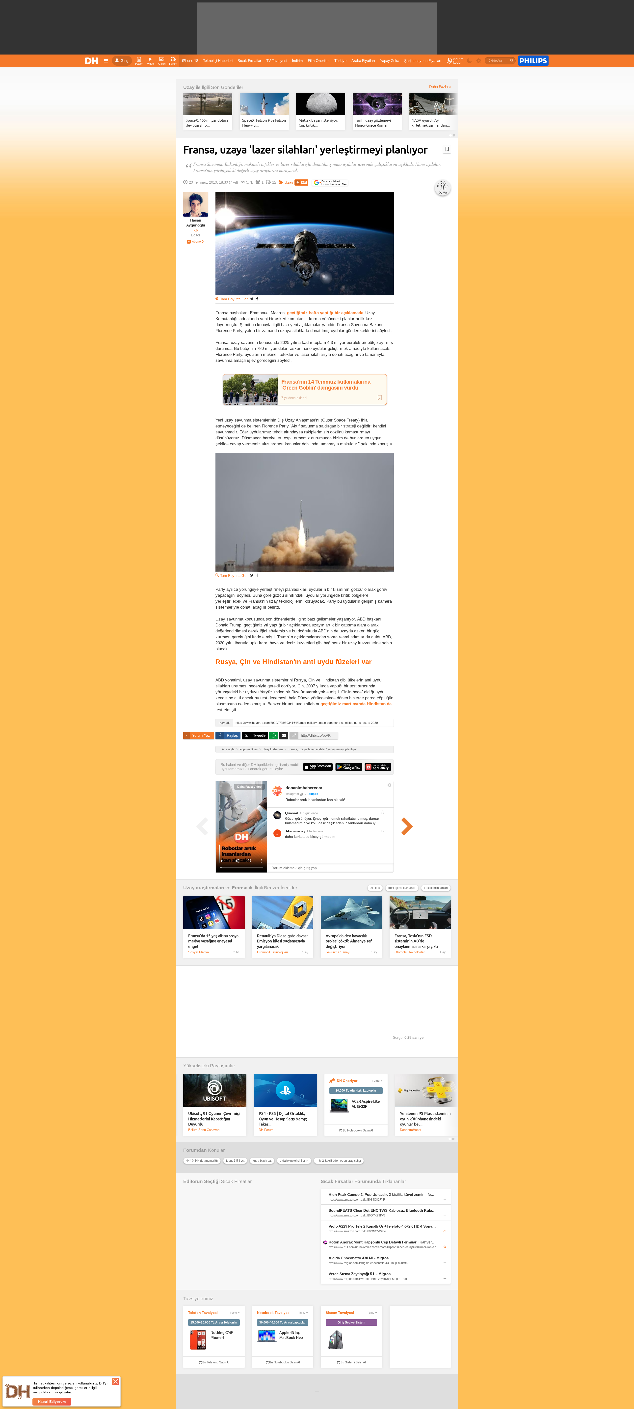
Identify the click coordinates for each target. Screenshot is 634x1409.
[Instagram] (277, 791)
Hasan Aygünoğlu (195, 222)
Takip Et (312, 794)
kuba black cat (262, 1160)
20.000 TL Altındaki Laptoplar (356, 1090)
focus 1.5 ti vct (235, 1160)
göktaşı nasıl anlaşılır (402, 888)
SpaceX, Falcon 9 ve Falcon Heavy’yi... (264, 122)
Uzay (189, 87)
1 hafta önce (315, 831)
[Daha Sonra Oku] (447, 149)
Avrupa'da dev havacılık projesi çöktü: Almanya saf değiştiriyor (349, 941)
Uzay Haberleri (273, 749)
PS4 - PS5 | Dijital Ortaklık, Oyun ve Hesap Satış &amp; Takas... (283, 1118)
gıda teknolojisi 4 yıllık (294, 1160)
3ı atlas (375, 888)
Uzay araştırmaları (203, 887)
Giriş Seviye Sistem (351, 1322)
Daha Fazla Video (249, 787)
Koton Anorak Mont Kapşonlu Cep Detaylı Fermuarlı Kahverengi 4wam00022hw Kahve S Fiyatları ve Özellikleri (382, 1242)
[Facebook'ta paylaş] (257, 299)
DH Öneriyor (347, 1081)
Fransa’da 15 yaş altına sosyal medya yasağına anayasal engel (213, 941)
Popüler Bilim (248, 749)
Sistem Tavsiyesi (340, 1313)
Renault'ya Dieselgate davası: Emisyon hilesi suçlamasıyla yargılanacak (282, 941)
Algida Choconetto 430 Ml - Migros (359, 1258)
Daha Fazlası (440, 87)
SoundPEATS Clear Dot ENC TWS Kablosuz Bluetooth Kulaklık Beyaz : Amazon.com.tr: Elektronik (382, 1210)
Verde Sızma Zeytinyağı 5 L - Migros (360, 1274)
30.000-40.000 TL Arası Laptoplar (282, 1322)
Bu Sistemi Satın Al (353, 1362)
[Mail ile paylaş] (283, 735)
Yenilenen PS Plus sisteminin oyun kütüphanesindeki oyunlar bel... (425, 1118)
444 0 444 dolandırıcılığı (202, 1160)
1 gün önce (310, 813)
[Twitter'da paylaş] (252, 299)
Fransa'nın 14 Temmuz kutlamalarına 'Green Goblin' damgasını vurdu (325, 385)
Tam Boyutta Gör (234, 299)
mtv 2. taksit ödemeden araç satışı (339, 1160)
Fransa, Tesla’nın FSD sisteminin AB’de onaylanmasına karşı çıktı (416, 941)
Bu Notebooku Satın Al (357, 1130)
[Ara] (512, 60)
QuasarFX (293, 813)
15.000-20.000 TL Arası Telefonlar (214, 1322)
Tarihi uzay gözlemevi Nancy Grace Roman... (373, 122)
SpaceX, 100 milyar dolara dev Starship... (207, 122)
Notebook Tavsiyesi (274, 1313)
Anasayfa (228, 749)
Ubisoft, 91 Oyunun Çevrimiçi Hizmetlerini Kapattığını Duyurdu (214, 1118)
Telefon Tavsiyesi (203, 1313)
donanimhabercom (304, 788)
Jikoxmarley (295, 831)
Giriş (124, 61)
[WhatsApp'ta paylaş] (273, 735)
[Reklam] (533, 61)
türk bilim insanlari (436, 888)
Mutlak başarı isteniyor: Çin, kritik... (318, 122)
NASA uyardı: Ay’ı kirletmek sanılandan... (431, 122)
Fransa (240, 887)
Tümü (376, 1080)
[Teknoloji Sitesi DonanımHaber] (92, 61)
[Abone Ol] (196, 242)
